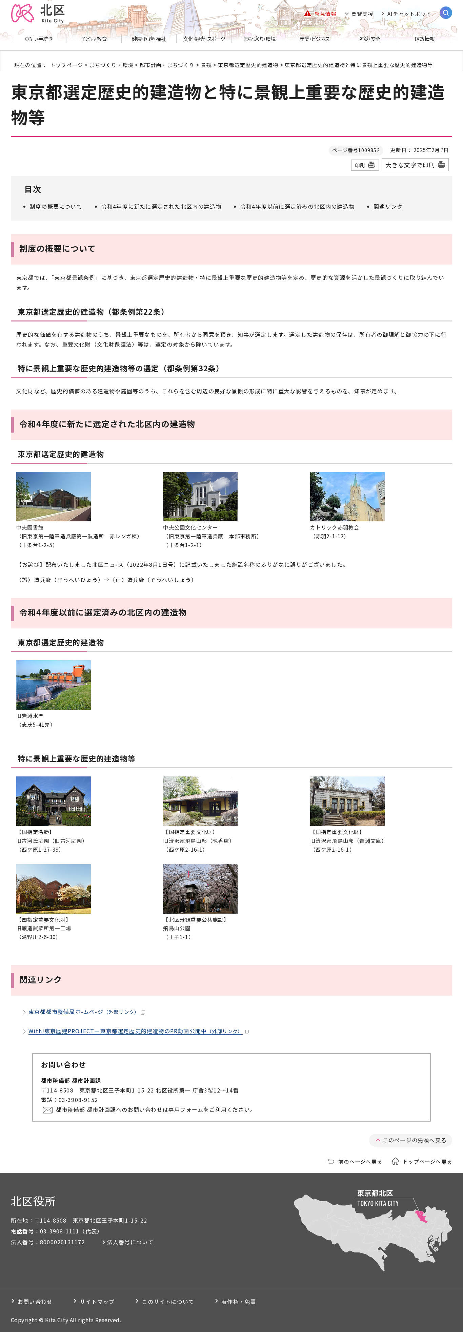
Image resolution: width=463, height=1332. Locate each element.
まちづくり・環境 (111, 64)
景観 (206, 64)
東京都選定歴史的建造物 (248, 64)
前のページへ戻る (360, 1161)
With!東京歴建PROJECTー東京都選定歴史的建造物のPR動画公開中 (135, 1031)
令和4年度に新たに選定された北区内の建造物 (161, 206)
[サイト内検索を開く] (446, 12)
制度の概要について (56, 206)
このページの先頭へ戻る (415, 1140)
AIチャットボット (409, 13)
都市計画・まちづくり (167, 64)
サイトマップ (97, 1301)
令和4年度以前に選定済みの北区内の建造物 (297, 206)
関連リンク (388, 206)
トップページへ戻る (427, 1161)
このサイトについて (168, 1301)
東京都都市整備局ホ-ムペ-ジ (83, 1011)
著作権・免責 (238, 1301)
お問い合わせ (35, 1301)
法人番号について (130, 1242)
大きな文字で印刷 (410, 165)
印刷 (360, 165)
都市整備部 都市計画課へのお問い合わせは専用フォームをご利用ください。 (156, 1109)
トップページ (66, 64)
